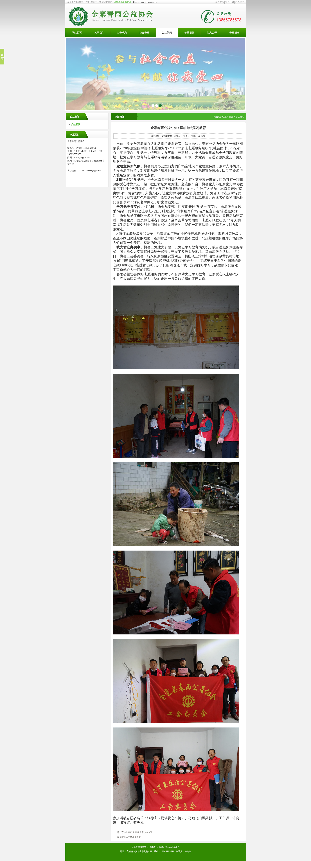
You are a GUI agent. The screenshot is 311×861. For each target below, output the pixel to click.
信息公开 (212, 32)
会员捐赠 (234, 32)
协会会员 (144, 32)
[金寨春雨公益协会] (114, 27)
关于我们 (99, 32)
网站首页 (77, 32)
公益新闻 (167, 32)
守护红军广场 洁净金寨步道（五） (137, 832)
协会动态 (122, 32)
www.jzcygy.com (148, 2)
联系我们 (239, 2)
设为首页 (219, 2)
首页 (231, 116)
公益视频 (189, 32)
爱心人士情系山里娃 (131, 837)
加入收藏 (229, 2)
